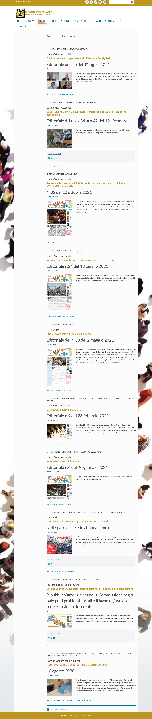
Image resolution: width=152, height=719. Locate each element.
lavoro (56, 390)
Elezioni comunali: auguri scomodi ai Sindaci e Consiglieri (78, 58)
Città (57, 49)
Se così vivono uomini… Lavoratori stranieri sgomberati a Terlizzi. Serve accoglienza (86, 113)
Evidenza (125, 654)
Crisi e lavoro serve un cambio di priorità (69, 333)
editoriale (54, 94)
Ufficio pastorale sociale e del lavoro (85, 452)
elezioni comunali (68, 94)
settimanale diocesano (64, 390)
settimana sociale (65, 243)
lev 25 (53, 638)
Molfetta (73, 251)
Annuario (80, 21)
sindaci (75, 94)
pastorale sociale (64, 504)
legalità (63, 316)
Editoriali (65, 49)
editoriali (60, 94)
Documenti (22, 26)
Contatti (95, 21)
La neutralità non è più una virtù (64, 409)
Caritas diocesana (63, 102)
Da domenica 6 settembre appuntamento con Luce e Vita (78, 521)
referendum (87, 700)
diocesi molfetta (65, 571)
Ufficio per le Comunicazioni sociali (111, 512)
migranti (55, 166)
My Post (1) (55, 158)
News (72, 49)
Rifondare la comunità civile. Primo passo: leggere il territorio (81, 260)
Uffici (54, 21)
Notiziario (91, 512)
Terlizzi (96, 102)
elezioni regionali (53, 646)
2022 (49, 94)
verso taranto (74, 243)
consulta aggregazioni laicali (56, 700)
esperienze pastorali (64, 174)
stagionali (60, 166)
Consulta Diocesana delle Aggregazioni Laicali (74, 398)
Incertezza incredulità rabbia (63, 461)
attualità (50, 444)
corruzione (51, 316)
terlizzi (65, 166)
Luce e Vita (51, 243)
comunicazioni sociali (54, 571)
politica (62, 444)
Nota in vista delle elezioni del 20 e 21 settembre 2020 (77, 664)
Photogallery (113, 21)
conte (50, 504)
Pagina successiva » (60, 709)
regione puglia (72, 646)
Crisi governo (56, 504)
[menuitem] (19, 21)
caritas (50, 166)
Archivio (66, 21)
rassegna (57, 243)
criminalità (58, 316)
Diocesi (42, 21)
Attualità (51, 49)
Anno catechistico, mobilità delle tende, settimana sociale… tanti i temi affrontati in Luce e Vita (86, 185)
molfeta (72, 316)
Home (19, 21)
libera (67, 316)
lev (52, 564)
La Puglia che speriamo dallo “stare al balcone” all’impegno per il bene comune (90, 588)
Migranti (84, 102)
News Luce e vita (81, 49)
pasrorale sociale (63, 646)
